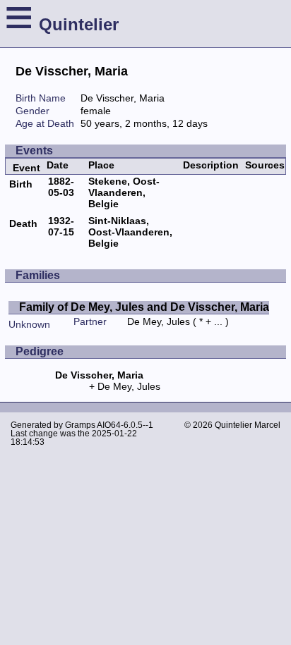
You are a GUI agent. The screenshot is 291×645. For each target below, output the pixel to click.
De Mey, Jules (158, 321)
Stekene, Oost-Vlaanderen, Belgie (124, 192)
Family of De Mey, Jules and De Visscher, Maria (144, 307)
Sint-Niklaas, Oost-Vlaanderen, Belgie (130, 232)
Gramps (80, 425)
